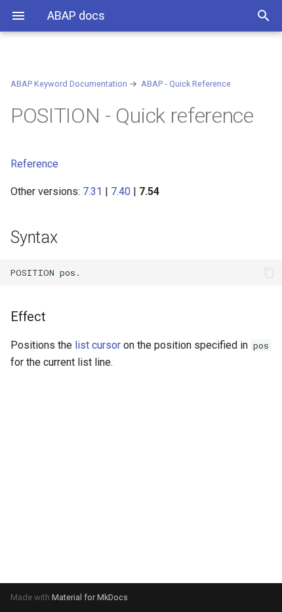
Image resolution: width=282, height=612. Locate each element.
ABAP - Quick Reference (186, 84)
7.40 (121, 191)
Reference (34, 164)
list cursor (98, 345)
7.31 (92, 191)
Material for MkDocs (90, 597)
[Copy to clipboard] (269, 272)
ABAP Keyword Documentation (68, 84)
